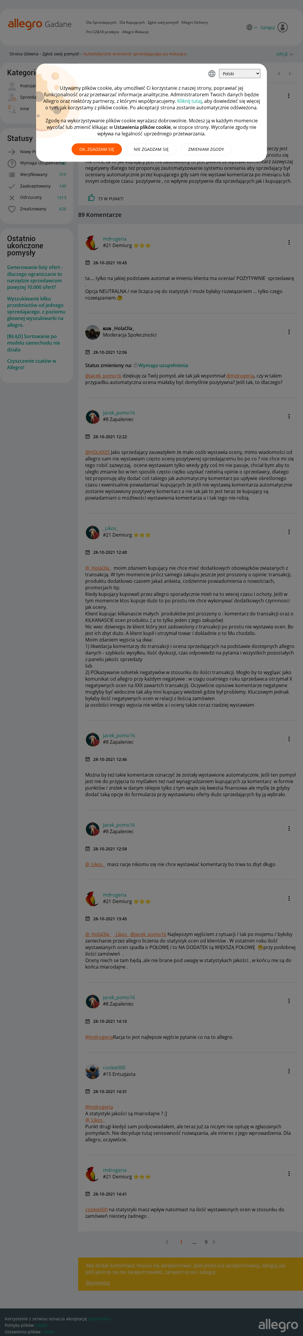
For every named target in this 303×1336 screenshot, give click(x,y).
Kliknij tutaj (189, 101)
